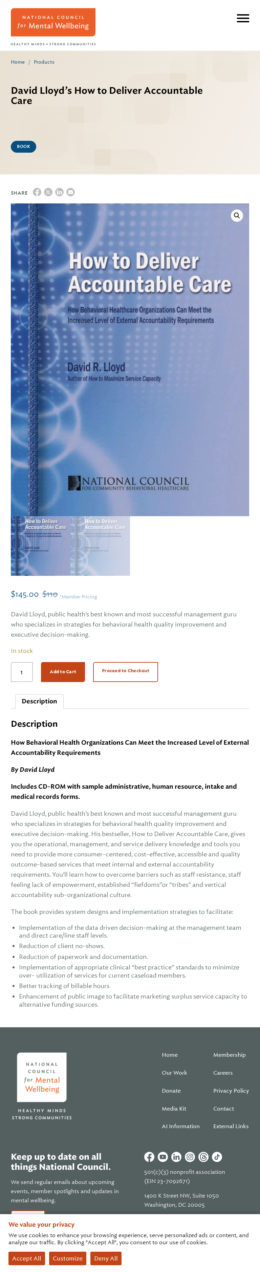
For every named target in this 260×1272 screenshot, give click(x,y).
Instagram (190, 1157)
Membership (229, 1055)
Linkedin (176, 1157)
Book (23, 146)
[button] (237, 216)
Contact (223, 1108)
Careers (223, 1073)
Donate (171, 1091)
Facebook (149, 1157)
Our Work (174, 1073)
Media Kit (174, 1108)
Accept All (26, 1258)
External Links (231, 1126)
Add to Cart (63, 672)
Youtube (163, 1157)
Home (18, 62)
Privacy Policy (231, 1091)
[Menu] (243, 18)
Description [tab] (39, 701)
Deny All (106, 1258)
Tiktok (217, 1157)
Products (44, 62)
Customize (68, 1258)
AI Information (181, 1126)
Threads (203, 1157)
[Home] (53, 26)
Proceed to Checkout (125, 671)
